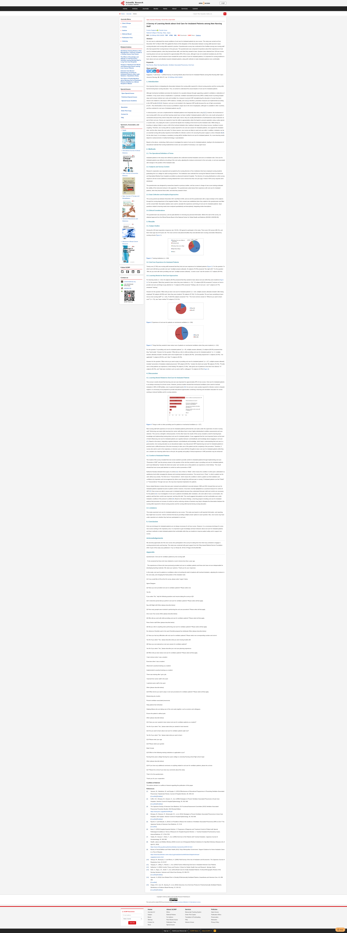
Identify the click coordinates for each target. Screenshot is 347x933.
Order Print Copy (126, 110)
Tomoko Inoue (163, 30)
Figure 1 (158, 235)
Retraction (214, 919)
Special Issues (170, 924)
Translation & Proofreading (192, 917)
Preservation (214, 917)
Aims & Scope (126, 23)
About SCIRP (171, 909)
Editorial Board (126, 34)
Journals (146, 9)
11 (147, 441)
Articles (135, 9)
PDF (166, 35)
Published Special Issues (129, 97)
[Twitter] (122, 271)
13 (150, 491)
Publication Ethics (216, 914)
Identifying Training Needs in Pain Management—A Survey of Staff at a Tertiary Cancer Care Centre (131, 52)
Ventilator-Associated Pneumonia (178, 65)
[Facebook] (127, 271)
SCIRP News (194, 931)
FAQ (122, 117)
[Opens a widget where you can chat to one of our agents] (340, 930)
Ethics (168, 912)
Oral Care (191, 65)
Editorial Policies (171, 914)
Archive (124, 30)
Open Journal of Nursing (153, 19)
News (165, 9)
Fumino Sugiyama (151, 30)
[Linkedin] (133, 271)
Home (125, 9)
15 (173, 499)
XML (175, 35)
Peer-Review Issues (172, 919)
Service (188, 909)
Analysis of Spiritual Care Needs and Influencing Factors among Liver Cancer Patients (131, 66)
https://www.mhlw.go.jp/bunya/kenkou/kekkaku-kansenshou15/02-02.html (171, 847)
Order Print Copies (190, 914)
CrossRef (153, 796)
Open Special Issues (128, 93)
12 (177, 471)
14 (156, 493)
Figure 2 (209, 266)
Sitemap (150, 919)
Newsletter (124, 107)
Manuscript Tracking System (193, 912)
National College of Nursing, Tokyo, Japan (158, 33)
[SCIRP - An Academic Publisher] (132, 3)
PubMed (159, 796)
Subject (150, 914)
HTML (171, 35)
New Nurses (149, 65)
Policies (214, 909)
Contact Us (124, 114)
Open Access (215, 912)
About (174, 9)
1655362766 (127, 288)
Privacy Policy (215, 922)
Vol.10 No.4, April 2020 (168, 19)
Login (223, 3)
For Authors (169, 917)
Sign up (166, 931)
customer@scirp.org (130, 281)
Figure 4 (206, 369)
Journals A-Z (151, 912)
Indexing (125, 41)
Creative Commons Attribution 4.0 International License (187, 902)
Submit (195, 9)
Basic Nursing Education (161, 65)
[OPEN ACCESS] (204, 3)
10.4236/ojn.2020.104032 (157, 35)
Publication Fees (127, 37)
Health (124, 130)
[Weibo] (138, 271)
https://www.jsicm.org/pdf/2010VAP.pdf (161, 811)
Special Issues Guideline (129, 100)
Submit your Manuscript (179, 931)
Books (156, 9)
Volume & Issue (189, 922)
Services (184, 9)
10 (185, 387)
